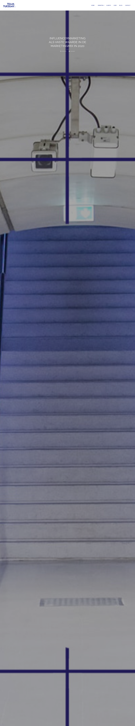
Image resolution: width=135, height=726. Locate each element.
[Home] (9, 5)
